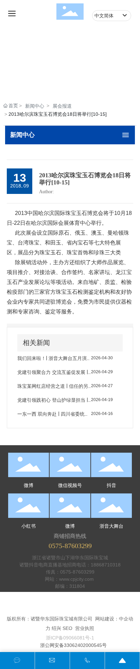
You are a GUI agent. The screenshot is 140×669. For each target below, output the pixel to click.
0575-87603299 (70, 545)
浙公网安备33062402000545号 (73, 645)
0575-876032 (74, 572)
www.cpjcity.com (77, 579)
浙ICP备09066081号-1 (70, 637)
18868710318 (106, 564)
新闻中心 (34, 106)
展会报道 (62, 106)
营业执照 (84, 628)
